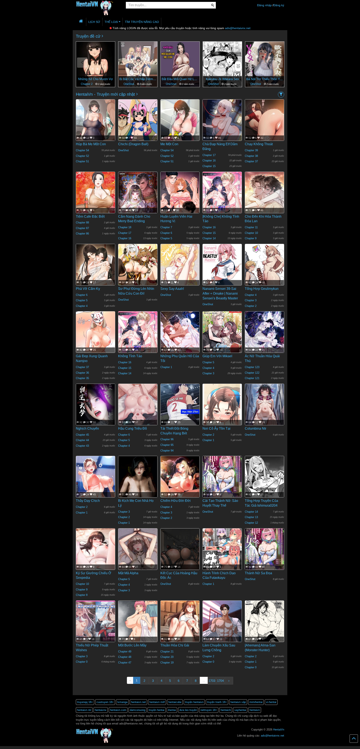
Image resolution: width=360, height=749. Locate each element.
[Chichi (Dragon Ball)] (137, 125)
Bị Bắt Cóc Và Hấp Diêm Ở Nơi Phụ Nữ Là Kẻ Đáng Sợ (95, 79)
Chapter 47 (124, 662)
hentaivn (255, 710)
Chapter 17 (209, 155)
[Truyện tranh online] (98, 5)
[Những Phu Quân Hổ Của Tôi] (180, 339)
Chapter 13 (251, 517)
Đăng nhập (264, 5)
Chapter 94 (167, 450)
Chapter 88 (82, 222)
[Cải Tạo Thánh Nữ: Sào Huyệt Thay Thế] (222, 481)
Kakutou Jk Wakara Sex (180, 79)
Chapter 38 (251, 155)
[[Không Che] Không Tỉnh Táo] (222, 197)
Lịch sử (94, 22)
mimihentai (255, 702)
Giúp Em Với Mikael (217, 356)
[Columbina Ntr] (264, 409)
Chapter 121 (252, 378)
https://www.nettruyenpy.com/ (62, 747)
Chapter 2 (250, 306)
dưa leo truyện (188, 710)
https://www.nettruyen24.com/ (90, 747)
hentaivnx (100, 710)
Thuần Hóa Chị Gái (174, 645)
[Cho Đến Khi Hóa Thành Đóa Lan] (264, 199)
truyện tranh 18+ (217, 702)
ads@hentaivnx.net (237, 28)
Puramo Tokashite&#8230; (265, 79)
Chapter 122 (252, 372)
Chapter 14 (209, 238)
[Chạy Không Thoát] (264, 125)
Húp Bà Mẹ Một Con (91, 144)
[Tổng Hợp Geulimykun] (264, 269)
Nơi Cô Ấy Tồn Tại (216, 428)
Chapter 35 (82, 378)
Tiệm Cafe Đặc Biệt (90, 216)
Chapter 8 (82, 594)
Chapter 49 (124, 651)
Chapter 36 (82, 372)
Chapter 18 (124, 227)
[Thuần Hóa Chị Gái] (180, 627)
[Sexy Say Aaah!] (180, 269)
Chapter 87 (82, 228)
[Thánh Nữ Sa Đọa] (264, 554)
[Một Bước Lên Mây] (137, 625)
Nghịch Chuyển (87, 428)
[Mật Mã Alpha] (137, 557)
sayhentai (240, 710)
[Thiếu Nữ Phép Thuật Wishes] (95, 626)
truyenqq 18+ (85, 702)
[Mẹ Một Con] (180, 129)
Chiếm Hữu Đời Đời (175, 500)
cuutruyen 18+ (105, 702)
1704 (220, 680)
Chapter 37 (251, 161)
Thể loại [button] (112, 22)
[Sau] (278, 62)
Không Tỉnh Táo (130, 356)
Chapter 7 (166, 227)
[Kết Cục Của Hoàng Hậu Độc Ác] (180, 554)
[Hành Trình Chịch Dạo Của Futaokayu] (222, 554)
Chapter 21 (167, 651)
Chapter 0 (82, 661)
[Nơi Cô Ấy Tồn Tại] (222, 416)
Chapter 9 (250, 238)
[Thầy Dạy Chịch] (95, 489)
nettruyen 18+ (208, 710)
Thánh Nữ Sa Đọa (258, 573)
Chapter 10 (251, 232)
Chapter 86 (82, 233)
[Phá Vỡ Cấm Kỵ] (95, 269)
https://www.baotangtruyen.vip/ (135, 747)
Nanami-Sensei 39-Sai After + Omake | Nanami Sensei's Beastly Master (220, 293)
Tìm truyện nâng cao (142, 22)
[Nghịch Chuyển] (95, 409)
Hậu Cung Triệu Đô (132, 428)
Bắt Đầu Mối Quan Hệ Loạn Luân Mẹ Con (137, 79)
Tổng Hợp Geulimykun (262, 288)
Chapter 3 (250, 300)
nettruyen (42, 747)
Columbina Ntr (255, 428)
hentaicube (174, 702)
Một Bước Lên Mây (132, 645)
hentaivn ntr (84, 710)
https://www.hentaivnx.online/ (24, 747)
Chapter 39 (251, 150)
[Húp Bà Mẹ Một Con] (95, 126)
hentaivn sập (238, 702)
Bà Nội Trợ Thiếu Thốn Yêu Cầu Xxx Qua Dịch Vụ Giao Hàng (222, 79)
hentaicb (226, 710)
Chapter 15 (209, 166)
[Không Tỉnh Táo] (137, 337)
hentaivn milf (157, 702)
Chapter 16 (209, 160)
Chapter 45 (82, 434)
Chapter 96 (167, 439)
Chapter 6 (166, 232)
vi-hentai (271, 702)
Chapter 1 (166, 367)
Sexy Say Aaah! (172, 288)
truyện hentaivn (194, 702)
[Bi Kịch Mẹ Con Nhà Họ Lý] (137, 481)
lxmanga (122, 702)
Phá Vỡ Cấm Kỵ (88, 288)
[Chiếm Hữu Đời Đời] (180, 483)
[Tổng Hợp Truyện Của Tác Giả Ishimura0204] (264, 485)
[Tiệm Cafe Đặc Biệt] (95, 201)
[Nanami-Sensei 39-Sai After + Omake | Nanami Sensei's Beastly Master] (222, 269)
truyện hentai (156, 710)
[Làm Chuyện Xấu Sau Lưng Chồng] (222, 628)
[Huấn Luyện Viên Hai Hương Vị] (180, 197)
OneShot (87, 84)
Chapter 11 (251, 227)
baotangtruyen (112, 747)
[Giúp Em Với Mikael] (222, 337)
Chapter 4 (82, 306)
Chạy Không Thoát (259, 144)
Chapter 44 (82, 440)
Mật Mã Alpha (128, 573)
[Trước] (82, 62)
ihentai (172, 710)
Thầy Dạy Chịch (88, 500)
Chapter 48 (124, 656)
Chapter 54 (82, 150)
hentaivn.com (118, 710)
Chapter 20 (167, 656)
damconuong (137, 710)
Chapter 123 (252, 367)
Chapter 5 (166, 238)
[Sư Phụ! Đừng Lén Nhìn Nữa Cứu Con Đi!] (137, 269)
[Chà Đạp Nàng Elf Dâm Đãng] (222, 123)
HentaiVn (278, 729)
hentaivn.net (138, 702)
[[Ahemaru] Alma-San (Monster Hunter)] (264, 626)
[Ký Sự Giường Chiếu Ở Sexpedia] (95, 555)
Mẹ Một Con (169, 144)
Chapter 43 (82, 445)
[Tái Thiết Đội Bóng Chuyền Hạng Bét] (180, 410)
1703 (212, 680)
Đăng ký (278, 5)
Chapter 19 (167, 662)
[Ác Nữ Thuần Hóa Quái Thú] (264, 339)
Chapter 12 (251, 522)
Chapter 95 (167, 444)
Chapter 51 (82, 161)
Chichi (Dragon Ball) (133, 144)
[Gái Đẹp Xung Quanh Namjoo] (95, 342)
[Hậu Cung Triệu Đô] (137, 412)
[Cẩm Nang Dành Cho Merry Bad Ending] (137, 199)
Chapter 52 (82, 155)
